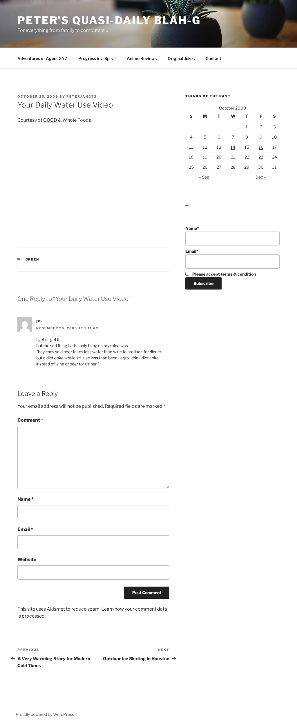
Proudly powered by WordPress (45, 714)
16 (261, 147)
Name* (192, 228)
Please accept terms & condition (223, 274)
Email (25, 529)
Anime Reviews (142, 58)
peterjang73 (81, 96)
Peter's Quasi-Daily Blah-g (109, 20)
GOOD (50, 120)
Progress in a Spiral (97, 58)
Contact (213, 58)
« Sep (204, 176)
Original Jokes (181, 58)
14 (233, 147)
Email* (191, 251)
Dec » (261, 176)
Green (32, 259)
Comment (30, 420)
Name (25, 499)
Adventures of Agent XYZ (42, 58)
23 (260, 156)
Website (26, 559)
